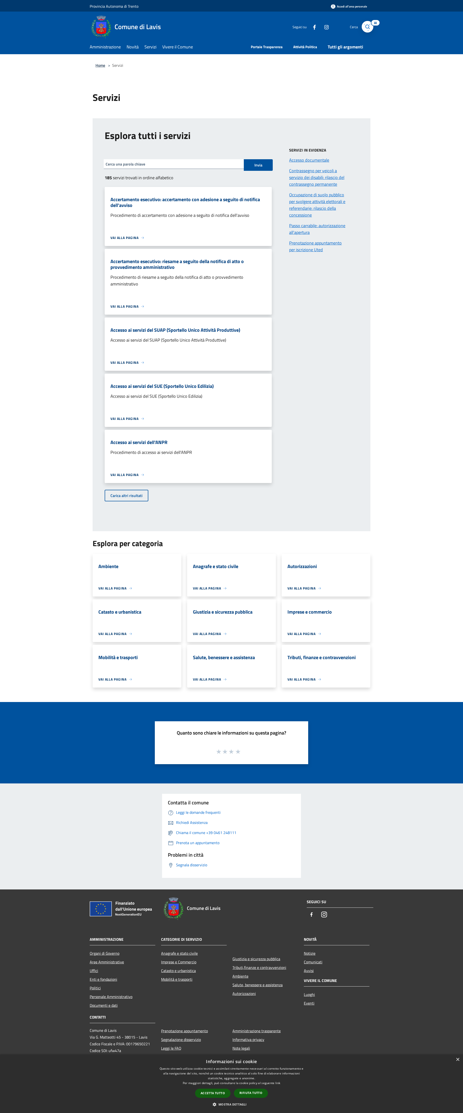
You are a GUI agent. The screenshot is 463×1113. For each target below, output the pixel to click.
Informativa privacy (248, 1039)
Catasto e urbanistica (178, 971)
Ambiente (240, 976)
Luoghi (309, 994)
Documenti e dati (104, 1005)
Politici (95, 988)
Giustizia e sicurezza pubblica (256, 959)
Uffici (94, 971)
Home (100, 65)
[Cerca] (367, 27)
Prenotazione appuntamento (184, 1031)
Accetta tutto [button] (213, 1093)
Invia (258, 165)
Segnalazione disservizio (181, 1039)
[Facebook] (312, 26)
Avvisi (309, 971)
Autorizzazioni (244, 993)
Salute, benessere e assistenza (257, 985)
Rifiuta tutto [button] (250, 1093)
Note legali (241, 1048)
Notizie (309, 953)
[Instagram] (324, 26)
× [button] (457, 1059)
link (277, 1083)
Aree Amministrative (107, 962)
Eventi (309, 1003)
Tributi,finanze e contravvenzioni (259, 967)
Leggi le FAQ (171, 1048)
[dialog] (231, 1083)
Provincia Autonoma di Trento (114, 6)
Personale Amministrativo (111, 997)
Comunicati (313, 962)
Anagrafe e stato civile (179, 953)
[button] (231, 1104)
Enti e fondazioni (103, 979)
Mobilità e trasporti (176, 979)
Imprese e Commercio (178, 962)
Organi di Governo (104, 953)
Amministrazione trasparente (256, 1031)
